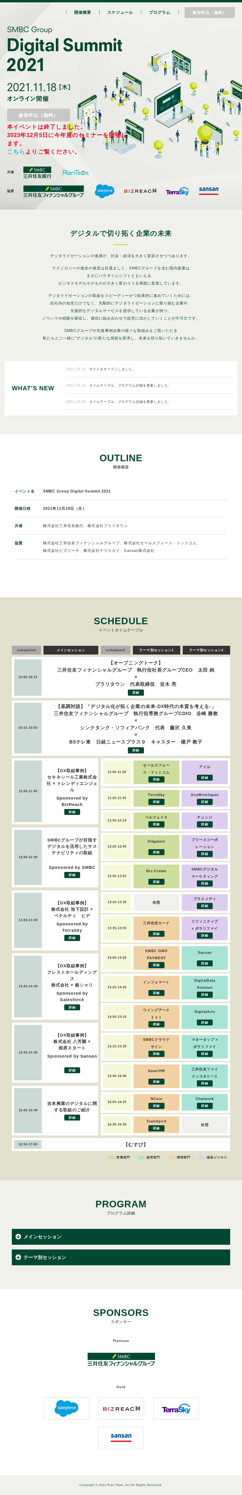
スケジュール (120, 12)
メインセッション (42, 1236)
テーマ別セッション (45, 1257)
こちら (16, 151)
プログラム (160, 12)
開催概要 (82, 12)
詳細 (136, 693)
